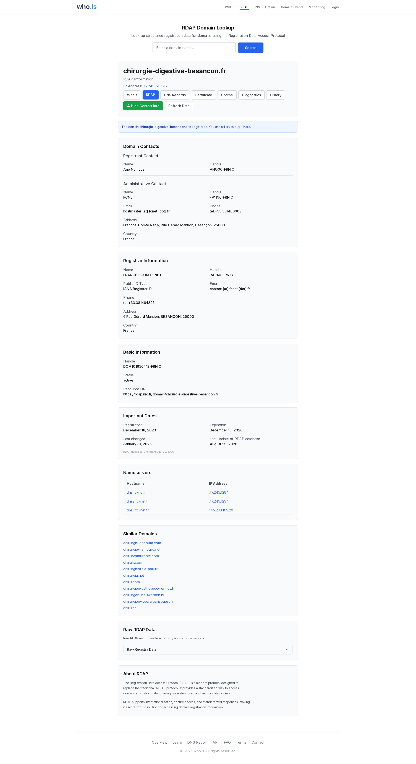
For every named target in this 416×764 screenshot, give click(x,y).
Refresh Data (178, 106)
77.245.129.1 (219, 501)
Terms (241, 742)
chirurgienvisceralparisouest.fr (148, 601)
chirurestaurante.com (141, 556)
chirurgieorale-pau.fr (140, 569)
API (216, 742)
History (275, 95)
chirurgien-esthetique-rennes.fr (149, 588)
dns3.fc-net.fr (138, 510)
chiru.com (131, 582)
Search (251, 48)
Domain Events (292, 7)
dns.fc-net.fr (137, 492)
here (246, 127)
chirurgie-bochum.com (142, 543)
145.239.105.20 (221, 510)
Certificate (203, 95)
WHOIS (230, 7)
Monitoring (317, 7)
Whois (132, 95)
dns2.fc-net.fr (138, 501)
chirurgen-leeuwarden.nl (143, 595)
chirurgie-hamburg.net (141, 549)
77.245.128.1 (219, 492)
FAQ (227, 742)
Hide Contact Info (145, 106)
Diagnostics (251, 95)
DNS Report (197, 742)
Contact (258, 742)
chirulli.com (132, 562)
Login (334, 7)
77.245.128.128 (155, 86)
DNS (257, 7)
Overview (159, 742)
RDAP (244, 7)
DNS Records (175, 95)
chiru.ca (129, 608)
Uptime (270, 7)
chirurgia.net (133, 575)
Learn (177, 742)
